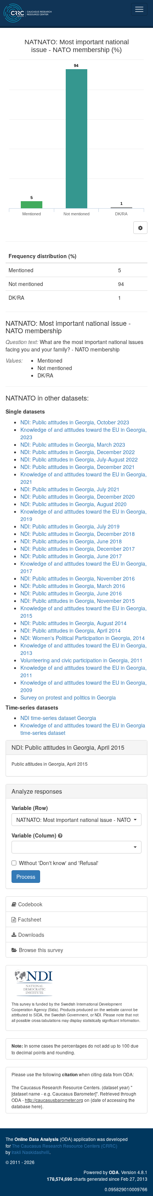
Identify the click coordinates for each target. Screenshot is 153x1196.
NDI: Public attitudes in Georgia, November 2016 (77, 578)
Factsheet (29, 919)
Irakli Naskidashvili (30, 1152)
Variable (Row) (30, 807)
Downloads (31, 934)
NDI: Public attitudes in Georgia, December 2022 (77, 452)
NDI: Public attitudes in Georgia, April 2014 (70, 630)
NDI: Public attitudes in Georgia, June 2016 (71, 593)
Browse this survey (41, 950)
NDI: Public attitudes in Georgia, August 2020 (73, 504)
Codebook (30, 904)
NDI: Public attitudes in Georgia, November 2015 (77, 600)
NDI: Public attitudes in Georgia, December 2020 (77, 496)
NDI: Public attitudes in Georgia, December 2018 (77, 533)
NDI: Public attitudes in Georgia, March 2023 (72, 444)
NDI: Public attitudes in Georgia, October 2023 (74, 422)
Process (25, 876)
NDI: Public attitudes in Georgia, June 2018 (71, 541)
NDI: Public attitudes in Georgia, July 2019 (70, 526)
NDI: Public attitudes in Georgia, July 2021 (70, 489)
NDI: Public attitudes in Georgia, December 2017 (77, 548)
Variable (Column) (34, 835)
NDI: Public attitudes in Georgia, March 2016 (72, 585)
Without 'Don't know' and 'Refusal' (58, 863)
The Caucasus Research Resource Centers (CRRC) (64, 1145)
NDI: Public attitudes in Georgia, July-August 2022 (79, 459)
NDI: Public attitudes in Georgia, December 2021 (77, 466)
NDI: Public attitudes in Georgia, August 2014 (73, 623)
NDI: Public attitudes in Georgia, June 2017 (71, 556)
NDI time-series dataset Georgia (58, 717)
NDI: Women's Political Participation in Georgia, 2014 (82, 638)
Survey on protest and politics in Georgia (68, 697)
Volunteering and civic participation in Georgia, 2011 (81, 660)
